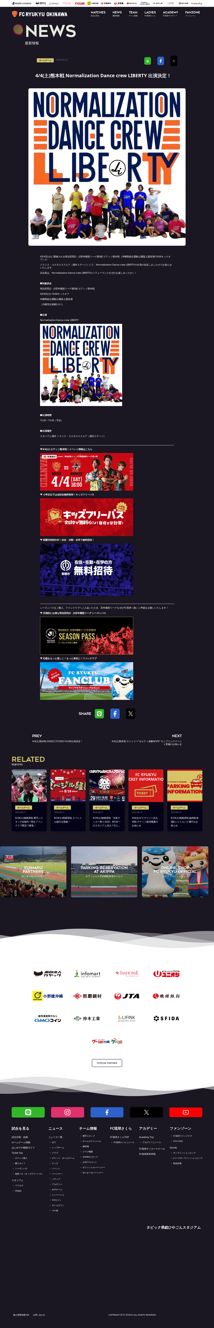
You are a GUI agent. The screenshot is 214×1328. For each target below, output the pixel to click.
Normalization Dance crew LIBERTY (115, 264)
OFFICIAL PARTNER (107, 1063)
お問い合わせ (39, 1314)
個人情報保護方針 (21, 1314)
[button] (98, 14)
